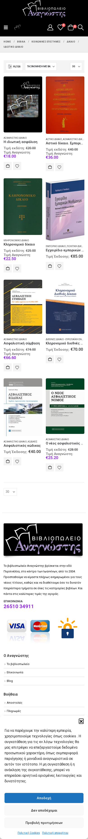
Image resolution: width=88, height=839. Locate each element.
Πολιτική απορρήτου (55, 833)
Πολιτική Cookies (29, 833)
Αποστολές (14, 702)
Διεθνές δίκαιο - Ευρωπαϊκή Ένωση (66, 339)
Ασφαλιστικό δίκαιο (15, 138)
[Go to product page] (23, 104)
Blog (10, 681)
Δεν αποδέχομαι (44, 810)
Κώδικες (32, 441)
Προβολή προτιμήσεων (44, 823)
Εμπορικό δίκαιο (56, 246)
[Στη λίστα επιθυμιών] (17, 166)
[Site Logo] (44, 9)
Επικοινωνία (15, 672)
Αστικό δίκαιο (54, 139)
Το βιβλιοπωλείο (18, 664)
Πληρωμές (14, 711)
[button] (81, 721)
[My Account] (50, 27)
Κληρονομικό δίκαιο (16, 240)
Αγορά (8, 166)
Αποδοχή (44, 798)
